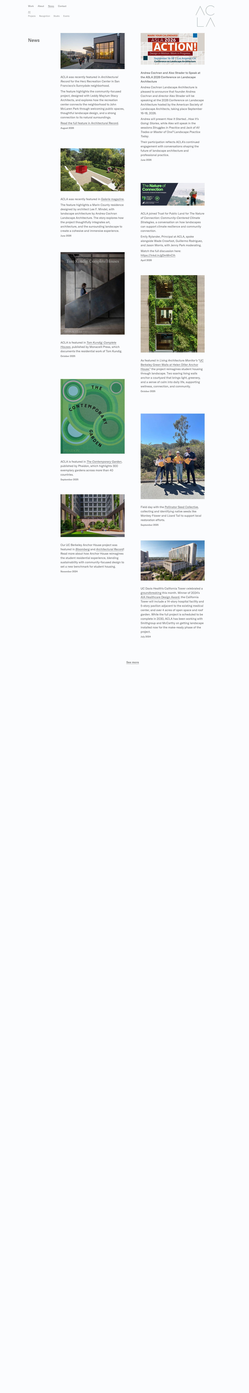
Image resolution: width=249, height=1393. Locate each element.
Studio (57, 16)
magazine (112, 199)
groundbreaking (151, 593)
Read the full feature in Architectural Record (89, 123)
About (41, 6)
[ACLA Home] (205, 16)
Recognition (44, 16)
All (29, 12)
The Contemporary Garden (104, 461)
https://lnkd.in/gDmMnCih (158, 255)
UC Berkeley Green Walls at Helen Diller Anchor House (172, 365)
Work (31, 6)
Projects (32, 16)
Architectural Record (109, 549)
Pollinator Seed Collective (181, 507)
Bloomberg (83, 549)
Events (66, 16)
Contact (62, 6)
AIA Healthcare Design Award (160, 597)
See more (132, 662)
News (51, 6)
